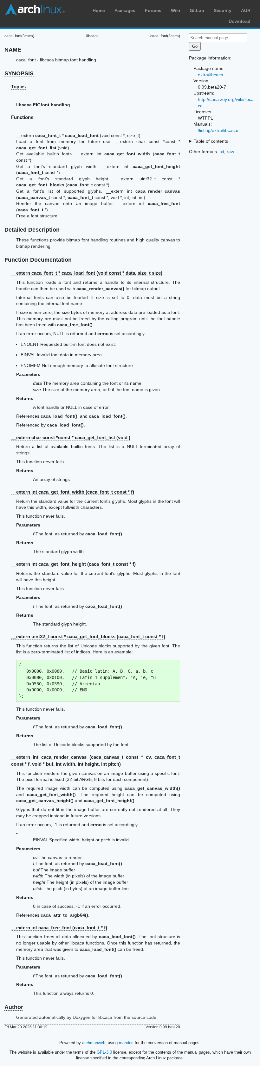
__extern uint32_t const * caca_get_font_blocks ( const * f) (88, 636)
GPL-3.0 (104, 1052)
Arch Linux (35, 9)
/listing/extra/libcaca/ (218, 130)
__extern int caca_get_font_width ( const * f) (72, 492)
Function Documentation (38, 260)
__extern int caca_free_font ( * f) (59, 927)
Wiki (175, 10)
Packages (124, 10)
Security (222, 10)
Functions (22, 117)
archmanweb (93, 1042)
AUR (245, 10)
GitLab (197, 10)
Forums (153, 10)
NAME (12, 50)
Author (13, 1007)
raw (230, 151)
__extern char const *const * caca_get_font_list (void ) (70, 437)
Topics (18, 86)
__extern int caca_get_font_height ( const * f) (73, 564)
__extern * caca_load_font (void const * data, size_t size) (86, 273)
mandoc (126, 1042)
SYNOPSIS (19, 73)
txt (221, 151)
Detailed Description (32, 230)
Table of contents (211, 141)
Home (99, 10)
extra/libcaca (210, 74)
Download (239, 21)
